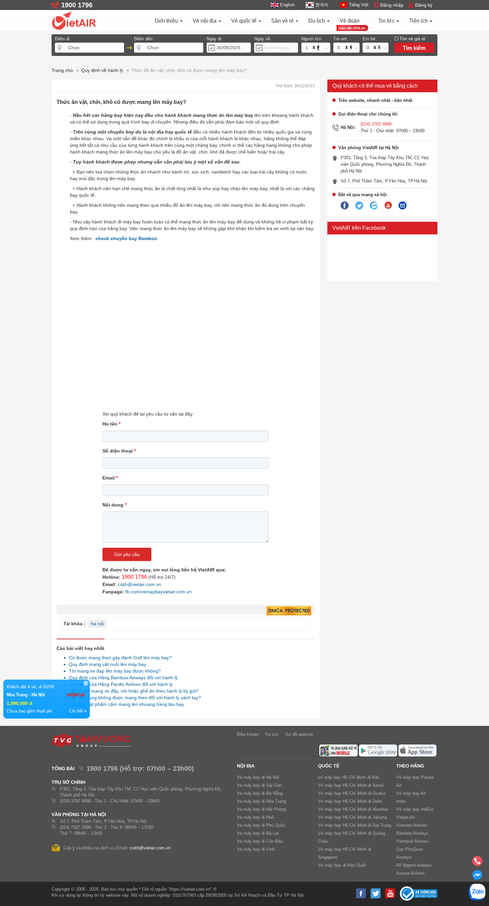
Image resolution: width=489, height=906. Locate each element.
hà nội (97, 623)
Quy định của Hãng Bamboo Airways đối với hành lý (121, 677)
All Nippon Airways (414, 865)
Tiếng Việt (359, 4)
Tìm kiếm (414, 48)
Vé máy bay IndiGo (414, 809)
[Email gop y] (403, 205)
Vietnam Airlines (411, 825)
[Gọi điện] (477, 863)
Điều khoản (247, 734)
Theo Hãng (410, 765)
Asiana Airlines (410, 873)
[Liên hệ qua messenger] (477, 877)
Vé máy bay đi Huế (255, 817)
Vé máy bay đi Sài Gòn (259, 785)
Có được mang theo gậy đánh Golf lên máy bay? (118, 657)
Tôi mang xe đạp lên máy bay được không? (113, 671)
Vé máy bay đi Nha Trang (261, 801)
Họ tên (111, 424)
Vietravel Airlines (412, 841)
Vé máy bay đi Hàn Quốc (342, 865)
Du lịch (317, 21)
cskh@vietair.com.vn (139, 584)
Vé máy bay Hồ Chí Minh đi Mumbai (353, 809)
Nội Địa (245, 765)
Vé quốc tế (244, 21)
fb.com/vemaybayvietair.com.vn (158, 591)
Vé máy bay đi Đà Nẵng (260, 793)
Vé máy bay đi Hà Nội (258, 777)
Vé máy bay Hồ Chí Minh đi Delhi (350, 801)
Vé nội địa (205, 21)
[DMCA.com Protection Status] (288, 611)
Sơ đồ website (299, 734)
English (287, 4)
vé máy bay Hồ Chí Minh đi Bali (348, 777)
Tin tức (387, 21)
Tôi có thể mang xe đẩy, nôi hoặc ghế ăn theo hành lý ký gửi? (132, 691)
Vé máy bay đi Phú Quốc (261, 825)
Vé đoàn (350, 21)
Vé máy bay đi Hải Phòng (261, 809)
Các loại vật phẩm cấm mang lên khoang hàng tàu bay (124, 704)
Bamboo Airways (412, 833)
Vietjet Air (405, 817)
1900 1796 (134, 577)
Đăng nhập (392, 5)
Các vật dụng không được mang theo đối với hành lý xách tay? (133, 697)
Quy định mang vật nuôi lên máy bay (105, 664)
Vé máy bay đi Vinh (256, 849)
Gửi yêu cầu (127, 554)
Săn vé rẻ (283, 21)
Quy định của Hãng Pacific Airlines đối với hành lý (119, 684)
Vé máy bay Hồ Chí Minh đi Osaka (351, 793)
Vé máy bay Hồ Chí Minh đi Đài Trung (354, 825)
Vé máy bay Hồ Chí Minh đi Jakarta (352, 817)
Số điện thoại (119, 450)
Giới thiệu (167, 21)
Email (110, 477)
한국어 (321, 4)
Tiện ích (419, 21)
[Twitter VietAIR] (359, 205)
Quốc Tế (328, 765)
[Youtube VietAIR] (388, 205)
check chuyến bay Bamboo (126, 238)
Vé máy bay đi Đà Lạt (258, 833)
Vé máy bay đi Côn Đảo (260, 841)
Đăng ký (423, 5)
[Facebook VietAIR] (345, 205)
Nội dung (114, 504)
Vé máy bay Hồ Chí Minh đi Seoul (351, 785)
